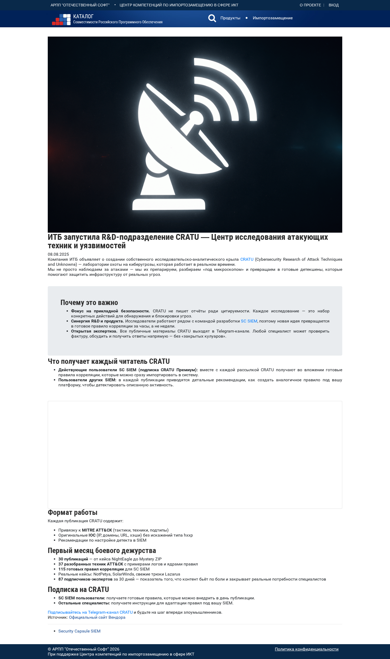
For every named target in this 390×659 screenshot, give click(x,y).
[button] (212, 18)
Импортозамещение (273, 17)
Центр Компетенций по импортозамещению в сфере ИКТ (179, 5)
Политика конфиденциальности (307, 649)
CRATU (246, 259)
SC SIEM (249, 321)
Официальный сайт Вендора (97, 617)
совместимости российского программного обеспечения (118, 19)
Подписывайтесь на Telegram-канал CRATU (90, 612)
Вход (334, 5)
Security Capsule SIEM (79, 631)
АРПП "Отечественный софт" (80, 5)
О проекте (310, 5)
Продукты (230, 17)
